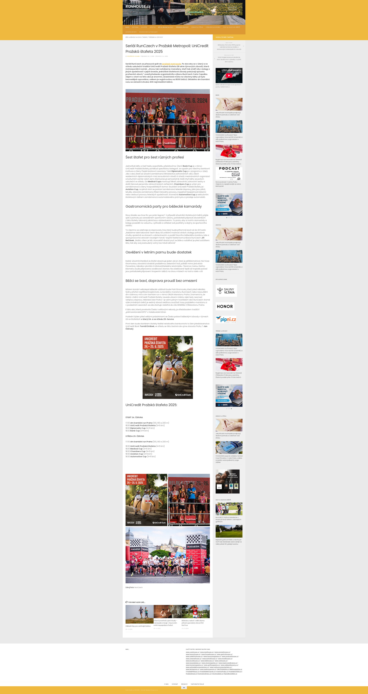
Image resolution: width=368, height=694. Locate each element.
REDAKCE (184, 684)
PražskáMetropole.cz (207, 672)
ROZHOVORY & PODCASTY (148, 32)
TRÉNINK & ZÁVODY (182, 27)
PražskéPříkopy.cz (193, 672)
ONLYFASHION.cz (223, 669)
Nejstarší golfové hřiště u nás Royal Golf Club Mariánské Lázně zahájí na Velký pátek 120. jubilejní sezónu (229, 551)
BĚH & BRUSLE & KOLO (165, 27)
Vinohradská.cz (217, 674)
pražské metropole (171, 63)
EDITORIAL (135, 27)
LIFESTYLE (153, 27)
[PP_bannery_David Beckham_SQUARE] (229, 206)
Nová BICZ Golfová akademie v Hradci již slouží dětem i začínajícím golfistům (228, 528)
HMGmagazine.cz (236, 669)
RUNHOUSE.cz (138, 6)
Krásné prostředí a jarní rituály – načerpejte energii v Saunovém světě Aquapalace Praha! (165, 623)
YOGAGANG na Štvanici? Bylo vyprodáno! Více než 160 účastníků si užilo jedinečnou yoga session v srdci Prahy (229, 138)
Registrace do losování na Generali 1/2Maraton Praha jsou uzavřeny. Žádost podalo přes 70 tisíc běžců (229, 161)
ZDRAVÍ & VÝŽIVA (197, 27)
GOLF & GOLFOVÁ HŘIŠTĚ (231, 27)
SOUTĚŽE (144, 27)
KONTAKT (175, 684)
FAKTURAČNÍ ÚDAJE (197, 684)
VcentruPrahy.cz (222, 672)
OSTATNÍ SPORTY (131, 32)
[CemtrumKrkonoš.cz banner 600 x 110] (213, 9)
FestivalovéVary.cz (204, 674)
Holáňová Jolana (133, 56)
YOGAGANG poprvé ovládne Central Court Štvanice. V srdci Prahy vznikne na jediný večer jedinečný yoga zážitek (229, 468)
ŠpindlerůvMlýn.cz (230, 674)
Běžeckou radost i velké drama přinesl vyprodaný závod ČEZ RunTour (193, 623)
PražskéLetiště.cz (235, 672)
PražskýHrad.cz (191, 674)
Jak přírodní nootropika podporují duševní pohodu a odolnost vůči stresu (228, 115)
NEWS (127, 27)
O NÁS (166, 684)
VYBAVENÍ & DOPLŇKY (213, 27)
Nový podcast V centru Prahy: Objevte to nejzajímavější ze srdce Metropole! (228, 184)
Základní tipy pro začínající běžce (138, 626)
